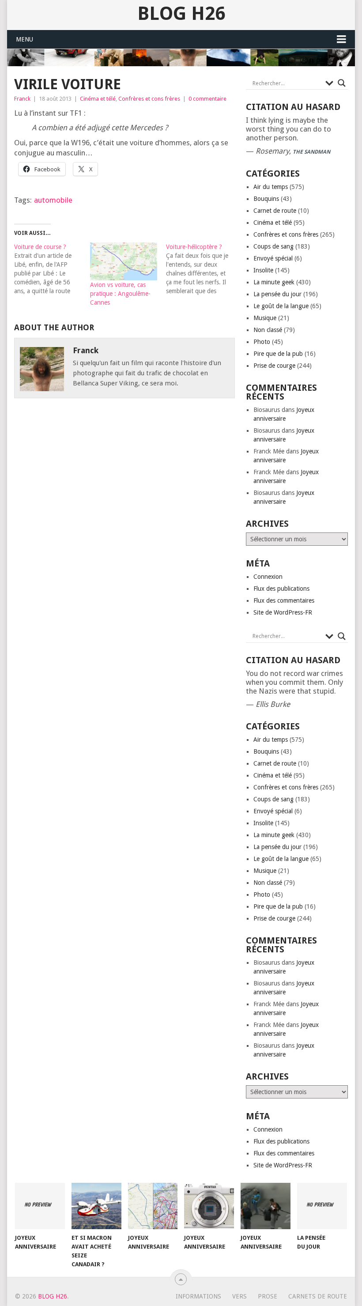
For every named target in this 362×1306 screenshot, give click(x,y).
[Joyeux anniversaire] (40, 1206)
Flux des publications (281, 588)
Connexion (268, 576)
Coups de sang (273, 246)
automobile (53, 200)
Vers (239, 1296)
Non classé (267, 329)
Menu (24, 39)
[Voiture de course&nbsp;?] (52, 268)
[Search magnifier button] (342, 83)
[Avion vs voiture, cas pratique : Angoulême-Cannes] (123, 261)
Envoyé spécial (273, 258)
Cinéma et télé (98, 98)
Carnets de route (317, 1296)
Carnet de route (274, 210)
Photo (261, 341)
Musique (264, 317)
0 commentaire (207, 98)
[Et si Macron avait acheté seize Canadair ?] (96, 1206)
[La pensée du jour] (322, 1206)
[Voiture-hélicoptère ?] (204, 268)
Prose (267, 1296)
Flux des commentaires (283, 600)
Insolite (263, 270)
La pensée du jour (277, 294)
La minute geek (273, 282)
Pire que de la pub (278, 353)
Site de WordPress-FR (282, 612)
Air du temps (270, 186)
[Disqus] (124, 532)
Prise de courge (274, 365)
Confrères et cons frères (149, 98)
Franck (22, 98)
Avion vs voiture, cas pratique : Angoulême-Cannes (120, 293)
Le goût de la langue (281, 306)
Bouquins (266, 198)
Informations (198, 1296)
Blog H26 (181, 13)
